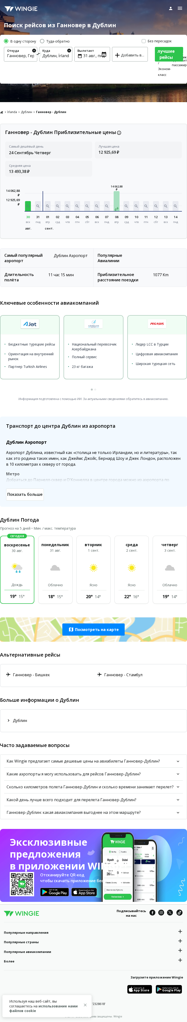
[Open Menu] (180, 8)
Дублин (26, 112)
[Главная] (1, 112)
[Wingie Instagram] (161, 913)
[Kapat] (85, 1006)
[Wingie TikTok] (179, 913)
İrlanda (12, 112)
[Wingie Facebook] (152, 913)
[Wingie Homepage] (21, 8)
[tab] (92, 390)
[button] (28, 206)
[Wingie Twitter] (170, 913)
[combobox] (20, 55)
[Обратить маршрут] (38, 55)
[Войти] (171, 8)
